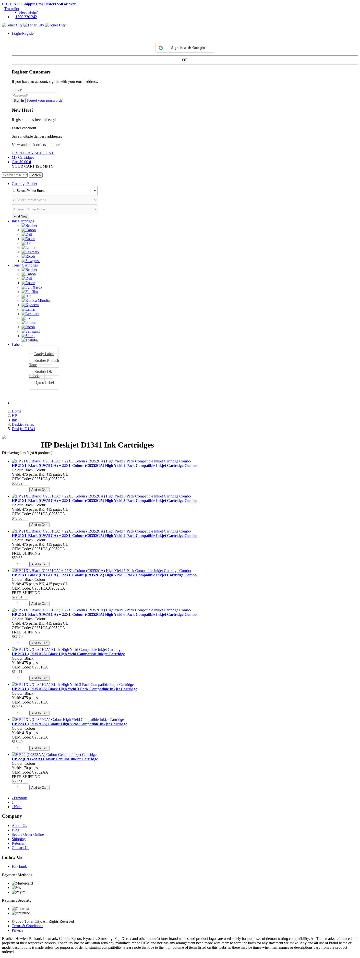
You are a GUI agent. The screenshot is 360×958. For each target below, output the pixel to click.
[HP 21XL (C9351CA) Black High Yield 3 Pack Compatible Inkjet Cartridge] (73, 684)
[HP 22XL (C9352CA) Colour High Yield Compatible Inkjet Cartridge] (68, 719)
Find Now (20, 216)
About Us (19, 826)
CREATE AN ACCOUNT (33, 153)
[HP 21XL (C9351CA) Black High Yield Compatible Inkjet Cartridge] (67, 649)
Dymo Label (44, 382)
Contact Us (20, 848)
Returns (18, 843)
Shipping (19, 839)
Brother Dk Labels (40, 373)
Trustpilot (11, 9)
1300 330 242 (26, 17)
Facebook (19, 866)
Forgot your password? (44, 100)
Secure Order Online (28, 834)
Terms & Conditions (27, 926)
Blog (15, 830)
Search (36, 175)
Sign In (19, 100)
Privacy (18, 930)
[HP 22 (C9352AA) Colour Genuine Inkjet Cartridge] (54, 754)
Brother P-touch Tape (44, 362)
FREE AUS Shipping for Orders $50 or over (39, 4)
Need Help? (28, 12)
